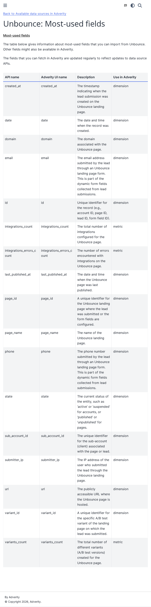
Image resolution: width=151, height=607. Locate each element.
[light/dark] (132, 5)
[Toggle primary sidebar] (5, 5)
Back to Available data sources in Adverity (34, 14)
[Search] (140, 5)
